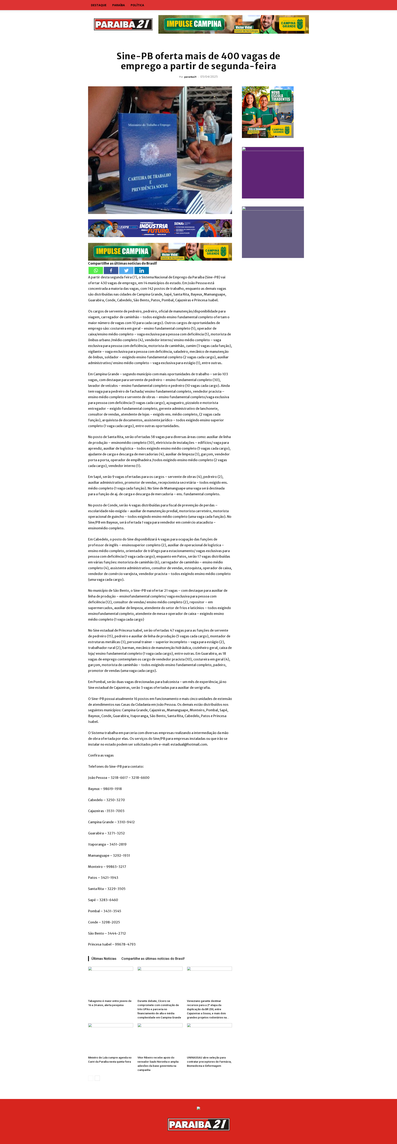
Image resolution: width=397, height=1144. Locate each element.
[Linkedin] (141, 270)
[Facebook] (111, 270)
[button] (304, 5)
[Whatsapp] (95, 270)
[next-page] (97, 1078)
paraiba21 (190, 76)
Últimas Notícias (103, 959)
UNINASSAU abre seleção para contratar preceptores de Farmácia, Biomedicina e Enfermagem (209, 1061)
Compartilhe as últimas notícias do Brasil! (153, 959)
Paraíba (118, 5)
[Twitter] (126, 270)
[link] (198, 42)
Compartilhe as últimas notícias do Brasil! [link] (122, 263)
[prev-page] (90, 1078)
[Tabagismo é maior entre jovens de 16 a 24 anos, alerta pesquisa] (110, 982)
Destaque (98, 5)
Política (137, 5)
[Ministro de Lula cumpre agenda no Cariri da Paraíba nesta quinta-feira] (110, 1038)
